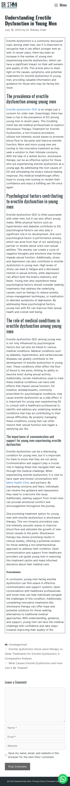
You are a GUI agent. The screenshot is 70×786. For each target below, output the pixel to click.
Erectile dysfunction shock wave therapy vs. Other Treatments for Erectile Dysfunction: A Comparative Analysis (34, 653)
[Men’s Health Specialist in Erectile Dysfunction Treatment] (10, 5)
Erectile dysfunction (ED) (21, 109)
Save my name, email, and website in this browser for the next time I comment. (33, 755)
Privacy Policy (39, 781)
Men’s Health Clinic (18, 482)
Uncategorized (18, 644)
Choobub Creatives (55, 781)
